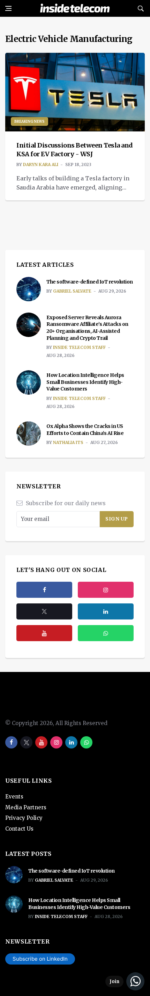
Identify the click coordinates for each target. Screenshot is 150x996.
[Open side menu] (8, 8)
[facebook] (44, 590)
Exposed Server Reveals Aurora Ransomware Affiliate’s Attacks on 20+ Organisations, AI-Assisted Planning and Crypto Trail (87, 327)
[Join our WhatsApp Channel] (124, 981)
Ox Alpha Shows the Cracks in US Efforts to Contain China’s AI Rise (84, 429)
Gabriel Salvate (72, 291)
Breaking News (29, 121)
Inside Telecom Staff (79, 347)
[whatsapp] (86, 742)
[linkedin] (71, 742)
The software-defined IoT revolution (89, 282)
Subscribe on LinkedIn (40, 958)
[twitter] (44, 611)
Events (14, 796)
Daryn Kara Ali (40, 164)
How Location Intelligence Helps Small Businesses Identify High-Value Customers (85, 382)
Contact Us (19, 828)
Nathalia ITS (68, 442)
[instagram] (106, 590)
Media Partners (25, 807)
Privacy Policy (24, 818)
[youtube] (44, 633)
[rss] (106, 611)
